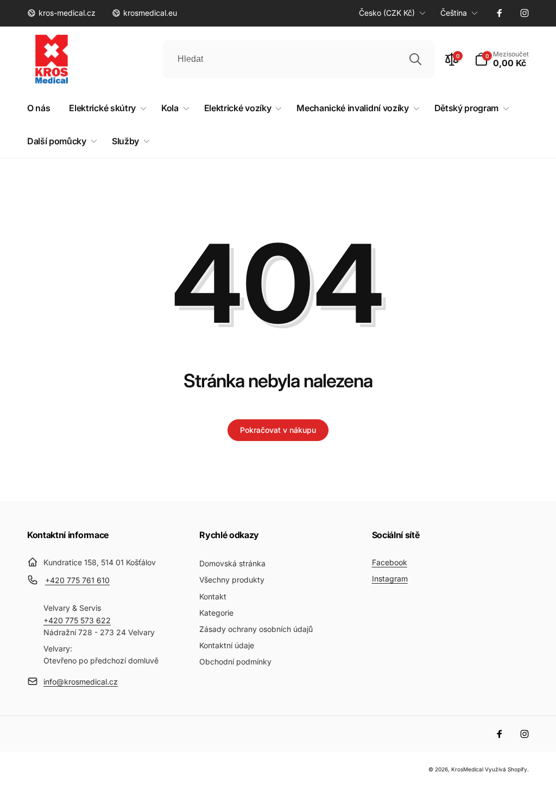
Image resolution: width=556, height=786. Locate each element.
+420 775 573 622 (77, 620)
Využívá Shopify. (507, 769)
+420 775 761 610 (77, 580)
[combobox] (298, 59)
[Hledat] (415, 59)
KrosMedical (467, 769)
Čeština (453, 12)
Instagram (390, 578)
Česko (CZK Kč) (387, 12)
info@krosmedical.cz (80, 681)
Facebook (389, 562)
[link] (61, 13)
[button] (502, 59)
